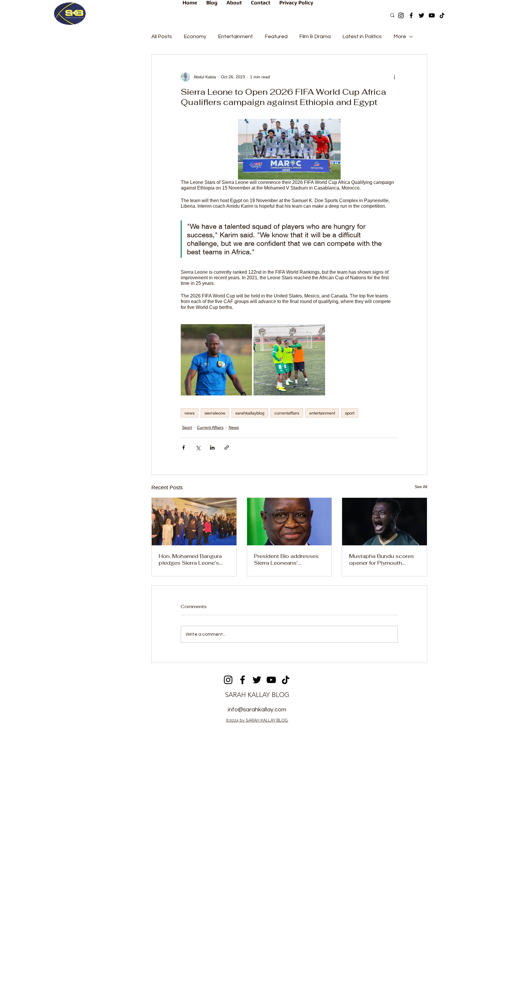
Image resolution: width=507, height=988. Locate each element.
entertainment (322, 412)
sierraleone (215, 412)
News (234, 427)
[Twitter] (421, 15)
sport (349, 412)
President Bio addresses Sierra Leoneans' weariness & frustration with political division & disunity (286, 559)
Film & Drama (315, 36)
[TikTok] (442, 15)
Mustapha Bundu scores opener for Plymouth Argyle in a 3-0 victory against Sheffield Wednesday (381, 559)
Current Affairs (210, 427)
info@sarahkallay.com (257, 710)
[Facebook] (411, 15)
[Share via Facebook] (183, 447)
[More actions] (394, 76)
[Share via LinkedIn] (212, 447)
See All (421, 486)
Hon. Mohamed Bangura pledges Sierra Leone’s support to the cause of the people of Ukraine (190, 559)
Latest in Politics (362, 36)
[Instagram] (401, 15)
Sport (187, 427)
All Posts (161, 36)
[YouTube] (431, 15)
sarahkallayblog (249, 412)
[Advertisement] (253, 770)
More (399, 36)
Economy (195, 36)
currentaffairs (286, 412)
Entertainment (235, 36)
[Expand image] (216, 359)
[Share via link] (226, 447)
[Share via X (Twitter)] (198, 447)
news (190, 412)
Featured (276, 36)
